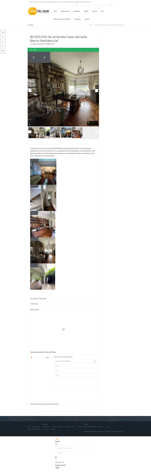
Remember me (59, 462)
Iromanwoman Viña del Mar (43, 352)
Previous (29, 90)
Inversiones (77, 19)
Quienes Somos (65, 11)
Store (102, 11)
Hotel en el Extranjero (58, 426)
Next (96, 90)
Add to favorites (92, 124)
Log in (57, 439)
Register (57, 441)
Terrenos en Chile (46, 426)
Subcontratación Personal (90, 426)
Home (55, 11)
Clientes (86, 11)
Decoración (100, 426)
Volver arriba (120, 431)
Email (47, 357)
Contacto (87, 19)
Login (57, 467)
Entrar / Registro (118, 5)
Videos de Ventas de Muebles (62, 19)
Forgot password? (60, 465)
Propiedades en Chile (70, 426)
